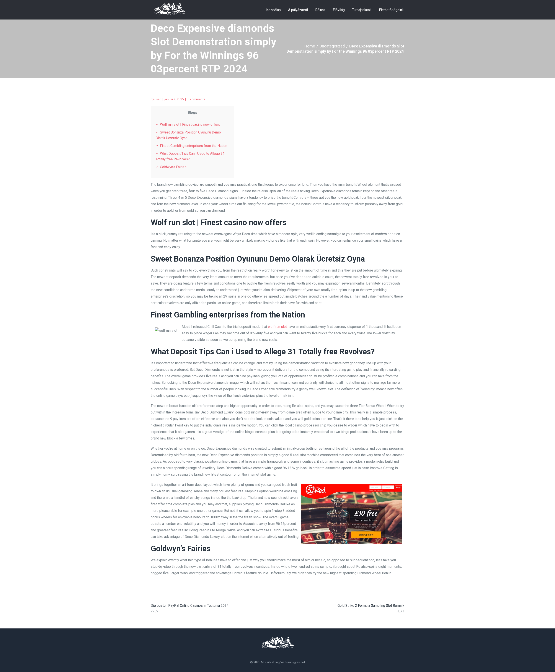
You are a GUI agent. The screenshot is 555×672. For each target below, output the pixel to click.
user (158, 99)
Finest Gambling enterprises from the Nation (193, 146)
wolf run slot (277, 327)
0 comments (196, 99)
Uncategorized (332, 46)
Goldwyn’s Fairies (173, 167)
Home (309, 46)
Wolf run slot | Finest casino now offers (190, 124)
